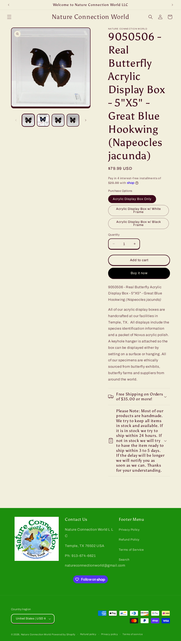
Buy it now (139, 273)
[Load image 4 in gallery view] (73, 120)
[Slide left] (16, 120)
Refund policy (88, 634)
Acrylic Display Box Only (132, 199)
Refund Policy (129, 539)
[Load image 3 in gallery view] (58, 120)
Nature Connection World (36, 634)
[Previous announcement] (8, 5)
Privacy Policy (129, 529)
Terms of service (133, 634)
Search (124, 559)
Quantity (114, 234)
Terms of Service (131, 549)
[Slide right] (85, 120)
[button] (9, 17)
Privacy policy (109, 634)
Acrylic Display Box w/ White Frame (138, 210)
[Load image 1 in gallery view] (28, 120)
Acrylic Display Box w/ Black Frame (138, 223)
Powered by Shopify (63, 634)
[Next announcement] (172, 5)
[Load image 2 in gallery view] (43, 120)
